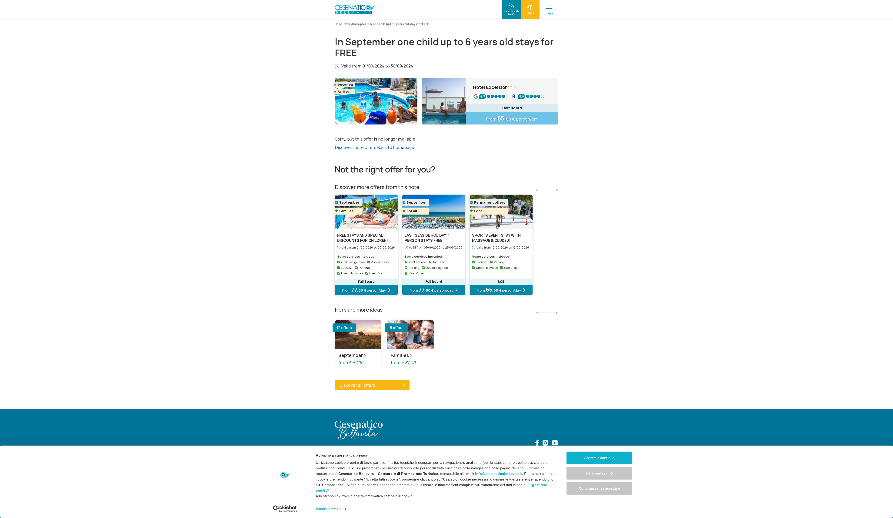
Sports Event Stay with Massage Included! (496, 238)
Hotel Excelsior (490, 87)
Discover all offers (357, 385)
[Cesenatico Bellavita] (355, 9)
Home (338, 24)
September (350, 355)
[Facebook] (537, 443)
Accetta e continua (599, 458)
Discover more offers (355, 147)
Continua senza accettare (599, 488)
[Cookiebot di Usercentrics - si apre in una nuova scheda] (285, 508)
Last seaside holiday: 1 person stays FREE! (427, 238)
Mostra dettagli (328, 509)
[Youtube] (555, 443)
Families (400, 355)
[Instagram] (545, 443)
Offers (348, 24)
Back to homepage (395, 147)
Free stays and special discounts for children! (362, 238)
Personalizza (596, 473)
